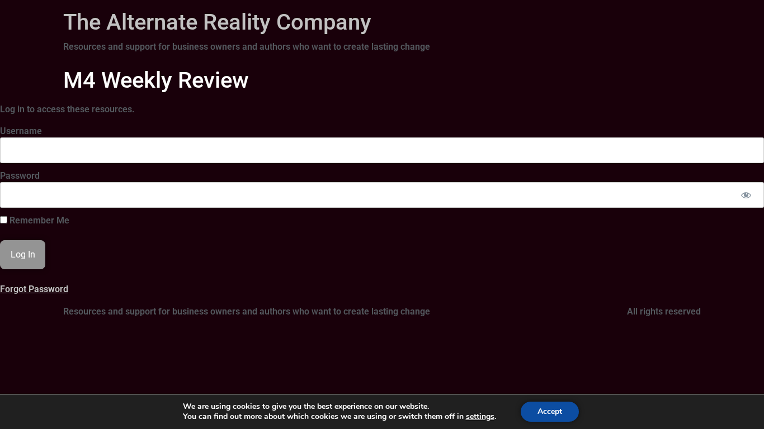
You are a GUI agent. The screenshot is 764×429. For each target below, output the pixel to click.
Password (20, 175)
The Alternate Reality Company (217, 22)
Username (21, 131)
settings (480, 417)
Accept (549, 411)
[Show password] (746, 195)
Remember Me (38, 220)
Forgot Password (34, 289)
